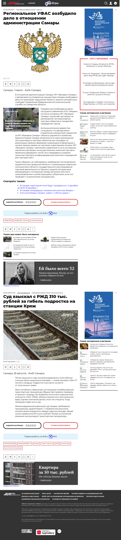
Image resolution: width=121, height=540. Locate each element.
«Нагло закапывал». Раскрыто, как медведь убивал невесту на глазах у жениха (103, 385)
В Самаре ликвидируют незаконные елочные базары (46, 190)
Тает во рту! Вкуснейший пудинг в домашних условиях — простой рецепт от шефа (102, 141)
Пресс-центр (46, 493)
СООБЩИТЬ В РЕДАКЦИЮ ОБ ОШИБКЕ (65, 499)
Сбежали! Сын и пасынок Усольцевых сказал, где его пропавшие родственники (104, 354)
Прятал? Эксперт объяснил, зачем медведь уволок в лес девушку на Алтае (102, 377)
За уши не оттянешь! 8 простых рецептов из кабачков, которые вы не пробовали (104, 346)
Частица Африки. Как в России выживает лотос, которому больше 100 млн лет (103, 369)
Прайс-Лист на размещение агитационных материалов (63, 496)
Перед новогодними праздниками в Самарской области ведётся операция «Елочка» (56, 240)
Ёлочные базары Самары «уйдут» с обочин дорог (44, 193)
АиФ (18, 361)
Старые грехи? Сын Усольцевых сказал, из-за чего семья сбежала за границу (103, 126)
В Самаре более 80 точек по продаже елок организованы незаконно (24, 247)
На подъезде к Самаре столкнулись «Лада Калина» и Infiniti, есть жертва (99, 103)
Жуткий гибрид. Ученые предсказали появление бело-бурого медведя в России (104, 133)
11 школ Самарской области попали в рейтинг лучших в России (99, 94)
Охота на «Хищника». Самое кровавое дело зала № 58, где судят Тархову (98, 75)
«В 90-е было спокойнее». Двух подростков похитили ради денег (102, 148)
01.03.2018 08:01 (8, 10)
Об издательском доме (30, 493)
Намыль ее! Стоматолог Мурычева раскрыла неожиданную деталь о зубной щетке (102, 118)
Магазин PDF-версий (61, 493)
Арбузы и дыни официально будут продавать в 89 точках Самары (63, 246)
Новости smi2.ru (11, 286)
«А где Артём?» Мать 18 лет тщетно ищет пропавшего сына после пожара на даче (103, 157)
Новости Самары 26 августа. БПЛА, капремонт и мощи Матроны (99, 65)
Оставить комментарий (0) (60, 202)
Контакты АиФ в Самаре (95, 496)
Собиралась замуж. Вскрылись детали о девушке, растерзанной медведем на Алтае (102, 362)
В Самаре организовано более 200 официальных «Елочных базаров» (24, 239)
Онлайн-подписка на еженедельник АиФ (87, 493)
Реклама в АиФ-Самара (30, 496)
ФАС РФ (6, 78)
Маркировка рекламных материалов (36, 499)
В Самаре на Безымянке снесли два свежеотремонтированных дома (98, 84)
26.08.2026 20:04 (9, 293)
